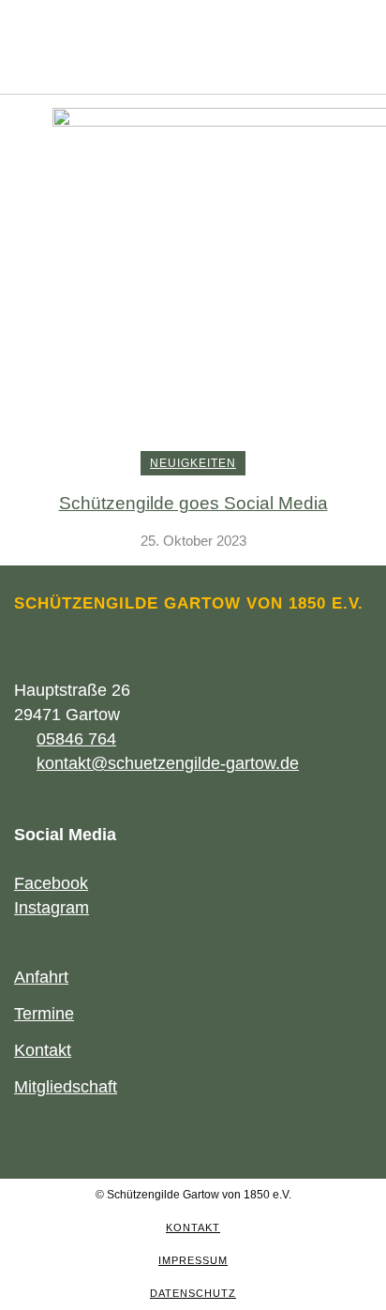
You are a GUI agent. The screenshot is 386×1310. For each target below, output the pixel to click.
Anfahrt (41, 977)
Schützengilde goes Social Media (193, 503)
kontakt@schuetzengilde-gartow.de (168, 763)
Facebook (51, 883)
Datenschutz (193, 1293)
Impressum (193, 1260)
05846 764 (76, 739)
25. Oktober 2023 (193, 541)
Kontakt (42, 1050)
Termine (44, 1013)
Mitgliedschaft (65, 1086)
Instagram (51, 907)
